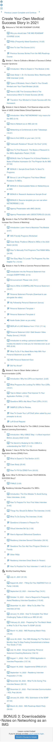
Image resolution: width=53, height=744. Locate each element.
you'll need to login (36, 733)
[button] (1, 2)
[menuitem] (1, 5)
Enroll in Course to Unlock (26, 737)
